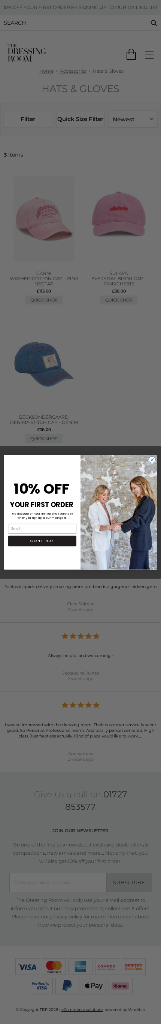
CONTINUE (42, 540)
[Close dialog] (152, 459)
